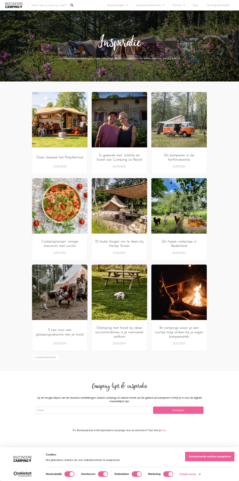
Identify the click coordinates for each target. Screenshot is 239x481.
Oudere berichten (46, 357)
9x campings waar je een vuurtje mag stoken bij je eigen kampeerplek (179, 332)
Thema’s (177, 5)
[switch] (103, 474)
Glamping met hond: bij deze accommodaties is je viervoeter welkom (119, 332)
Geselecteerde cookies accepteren (210, 456)
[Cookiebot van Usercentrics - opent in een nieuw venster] (22, 474)
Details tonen (188, 474)
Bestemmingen (116, 5)
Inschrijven (178, 410)
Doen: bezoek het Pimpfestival (59, 157)
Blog (195, 5)
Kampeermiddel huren (148, 5)
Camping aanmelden (218, 5)
